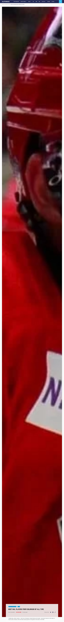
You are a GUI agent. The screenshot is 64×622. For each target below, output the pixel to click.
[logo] (6, 1)
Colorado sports (12, 606)
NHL (39, 1)
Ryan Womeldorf (11, 612)
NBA (36, 1)
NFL (33, 1)
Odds (29, 1)
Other (53, 1)
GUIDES (48, 1)
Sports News (23, 1)
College (43, 1)
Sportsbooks (16, 1)
